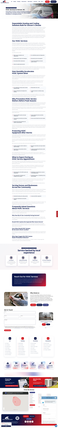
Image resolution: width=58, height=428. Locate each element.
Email (22, 315)
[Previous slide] (39, 320)
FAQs (39, 1)
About (42, 1)
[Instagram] (32, 422)
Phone (5, 315)
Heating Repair (20, 343)
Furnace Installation (21, 349)
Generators (35, 1)
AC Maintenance (8, 346)
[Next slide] (52, 320)
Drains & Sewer (24, 1)
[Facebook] (25, 422)
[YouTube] (28, 422)
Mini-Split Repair (8, 351)
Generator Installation (47, 346)
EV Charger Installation (47, 349)
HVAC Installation (8, 349)
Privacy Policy (8, 422)
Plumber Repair (33, 343)
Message (5, 319)
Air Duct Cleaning (8, 354)
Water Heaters (30, 1)
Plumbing (18, 1)
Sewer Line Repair (34, 351)
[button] (33, 305)
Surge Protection (46, 348)
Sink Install (32, 348)
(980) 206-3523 (53, 1)
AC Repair (7, 343)
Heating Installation (21, 348)
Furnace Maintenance (21, 354)
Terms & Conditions (13, 422)
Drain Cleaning (33, 349)
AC (11, 1)
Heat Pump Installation (21, 351)
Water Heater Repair (34, 346)
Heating (14, 1)
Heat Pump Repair (21, 346)
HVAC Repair (8, 348)
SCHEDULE (47, 1)
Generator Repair (46, 343)
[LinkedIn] (30, 422)
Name (5, 311)
